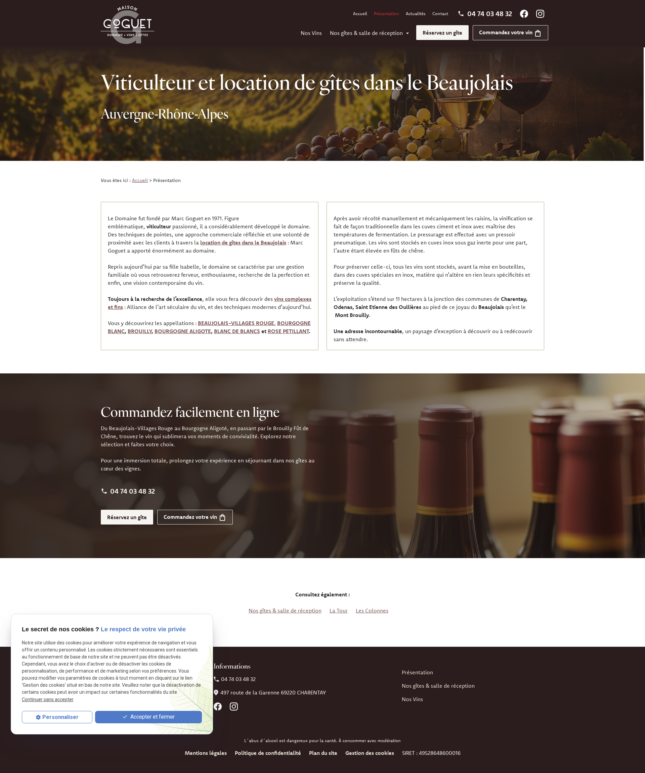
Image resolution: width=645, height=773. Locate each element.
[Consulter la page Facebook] (524, 13)
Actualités (416, 13)
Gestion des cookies (369, 752)
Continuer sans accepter (48, 699)
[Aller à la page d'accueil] (127, 25)
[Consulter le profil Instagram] (540, 13)
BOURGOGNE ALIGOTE (183, 331)
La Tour (339, 610)
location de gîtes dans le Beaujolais (243, 242)
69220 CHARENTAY (273, 692)
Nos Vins (311, 33)
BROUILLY (140, 331)
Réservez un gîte (442, 32)
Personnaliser (60, 717)
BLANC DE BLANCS (237, 331)
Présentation (386, 13)
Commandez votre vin (506, 32)
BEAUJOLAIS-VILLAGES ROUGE (236, 323)
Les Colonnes (372, 610)
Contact (440, 13)
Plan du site (323, 752)
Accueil (360, 13)
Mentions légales (206, 752)
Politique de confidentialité (268, 752)
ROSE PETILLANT (288, 331)
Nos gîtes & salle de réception (366, 33)
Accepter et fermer (152, 717)
